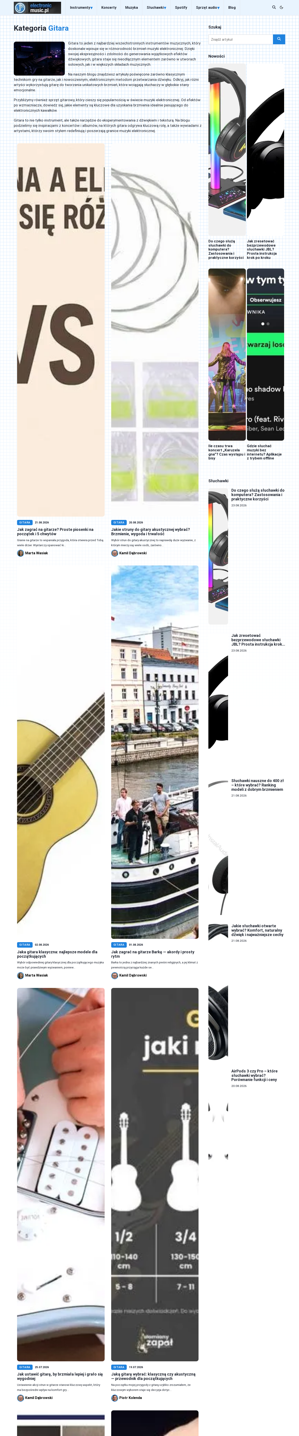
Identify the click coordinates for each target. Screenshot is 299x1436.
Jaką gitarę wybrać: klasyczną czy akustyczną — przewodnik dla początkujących (153, 1376)
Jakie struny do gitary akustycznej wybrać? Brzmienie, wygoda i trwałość (150, 531)
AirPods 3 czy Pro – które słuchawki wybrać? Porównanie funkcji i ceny (254, 1075)
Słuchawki (156, 7)
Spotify (181, 7)
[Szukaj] (279, 39)
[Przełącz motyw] (281, 8)
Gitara (24, 522)
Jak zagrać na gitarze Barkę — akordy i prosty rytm (152, 954)
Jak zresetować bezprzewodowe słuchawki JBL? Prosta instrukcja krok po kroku (262, 249)
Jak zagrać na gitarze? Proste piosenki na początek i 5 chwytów (55, 531)
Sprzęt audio (208, 7)
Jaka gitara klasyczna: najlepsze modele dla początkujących (57, 954)
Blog (232, 7)
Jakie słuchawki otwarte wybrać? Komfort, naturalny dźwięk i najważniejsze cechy (257, 930)
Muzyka (131, 7)
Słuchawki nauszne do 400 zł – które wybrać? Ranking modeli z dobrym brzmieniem (257, 785)
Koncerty (108, 7)
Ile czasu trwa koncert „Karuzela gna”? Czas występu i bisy (226, 452)
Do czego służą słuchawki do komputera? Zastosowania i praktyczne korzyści (226, 249)
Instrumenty (81, 7)
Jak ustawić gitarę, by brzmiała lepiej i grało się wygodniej (60, 1376)
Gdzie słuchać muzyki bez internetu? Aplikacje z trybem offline (264, 452)
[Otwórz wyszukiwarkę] (274, 8)
